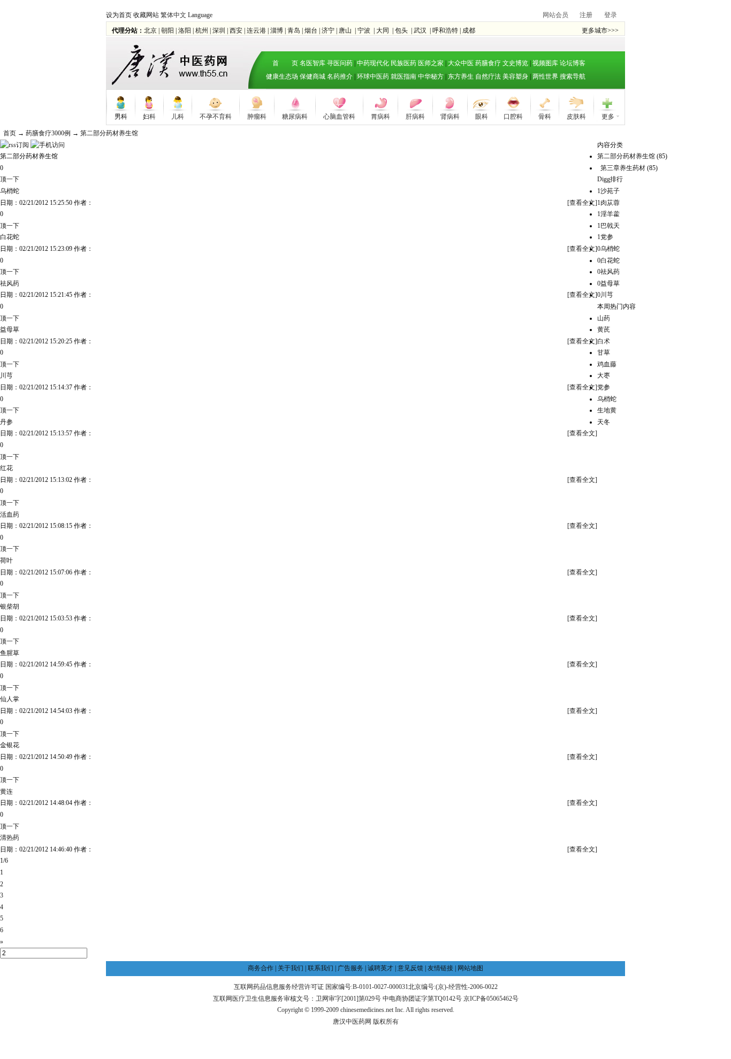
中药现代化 (373, 63)
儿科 (177, 115)
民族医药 (403, 63)
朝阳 (167, 30)
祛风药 (9, 283)
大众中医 (461, 63)
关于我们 (290, 968)
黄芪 (603, 329)
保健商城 (312, 76)
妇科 (149, 115)
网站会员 (555, 15)
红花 (6, 468)
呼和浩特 (445, 30)
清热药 (9, 837)
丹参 (6, 422)
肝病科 (415, 115)
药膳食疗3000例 (48, 133)
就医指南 (403, 76)
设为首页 (119, 15)
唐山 (345, 30)
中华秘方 (431, 76)
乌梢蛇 (9, 191)
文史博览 (515, 63)
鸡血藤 (606, 364)
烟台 (310, 30)
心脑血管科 (339, 115)
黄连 (6, 791)
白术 (603, 341)
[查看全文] (582, 202)
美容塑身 (515, 76)
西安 (236, 30)
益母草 (9, 329)
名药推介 (340, 76)
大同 (382, 30)
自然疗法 (488, 76)
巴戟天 (608, 225)
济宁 (328, 30)
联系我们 (320, 968)
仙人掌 (9, 699)
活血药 (9, 514)
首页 (9, 133)
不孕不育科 (216, 115)
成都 (468, 30)
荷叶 (6, 560)
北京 (150, 30)
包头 (401, 30)
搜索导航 (572, 76)
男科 (121, 115)
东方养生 (461, 76)
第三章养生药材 (622, 168)
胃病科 (380, 115)
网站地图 (470, 968)
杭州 (201, 30)
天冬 (603, 422)
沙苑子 (608, 191)
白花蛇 (9, 237)
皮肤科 (576, 115)
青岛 (293, 30)
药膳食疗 (488, 63)
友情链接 (440, 968)
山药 (603, 318)
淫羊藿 (608, 214)
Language (200, 15)
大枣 (603, 375)
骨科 (544, 115)
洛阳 (184, 30)
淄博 (276, 30)
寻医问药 (340, 63)
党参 (605, 237)
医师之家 (431, 63)
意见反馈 (410, 968)
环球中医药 (373, 76)
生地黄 (606, 410)
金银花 (9, 745)
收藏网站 (146, 15)
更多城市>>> (600, 30)
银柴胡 (9, 606)
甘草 (603, 352)
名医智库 (312, 63)
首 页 (282, 63)
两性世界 (545, 76)
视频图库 (545, 63)
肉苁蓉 (608, 202)
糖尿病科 (295, 115)
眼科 (481, 115)
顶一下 (9, 179)
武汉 (420, 30)
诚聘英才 (380, 968)
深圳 (218, 30)
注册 (586, 15)
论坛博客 (572, 63)
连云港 (256, 30)
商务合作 (260, 968)
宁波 (363, 30)
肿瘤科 (256, 115)
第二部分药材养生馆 (109, 133)
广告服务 (350, 968)
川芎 (6, 375)
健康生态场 (282, 76)
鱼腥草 (9, 653)
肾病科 (450, 115)
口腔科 (513, 115)
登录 (610, 15)
